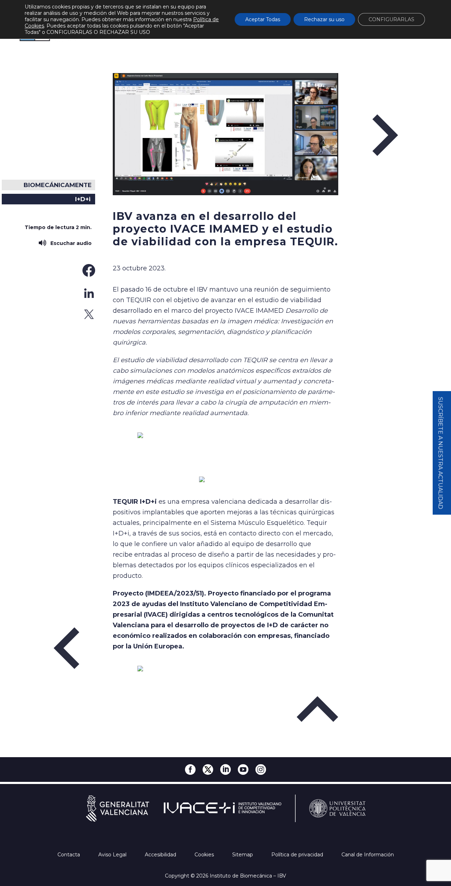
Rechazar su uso (324, 19)
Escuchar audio (70, 243)
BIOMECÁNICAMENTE (58, 184)
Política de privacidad (298, 854)
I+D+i (83, 199)
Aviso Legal (113, 854)
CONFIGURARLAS (391, 19)
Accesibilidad (161, 854)
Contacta (69, 854)
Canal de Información (367, 854)
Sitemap (243, 854)
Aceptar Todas (262, 19)
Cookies (204, 854)
